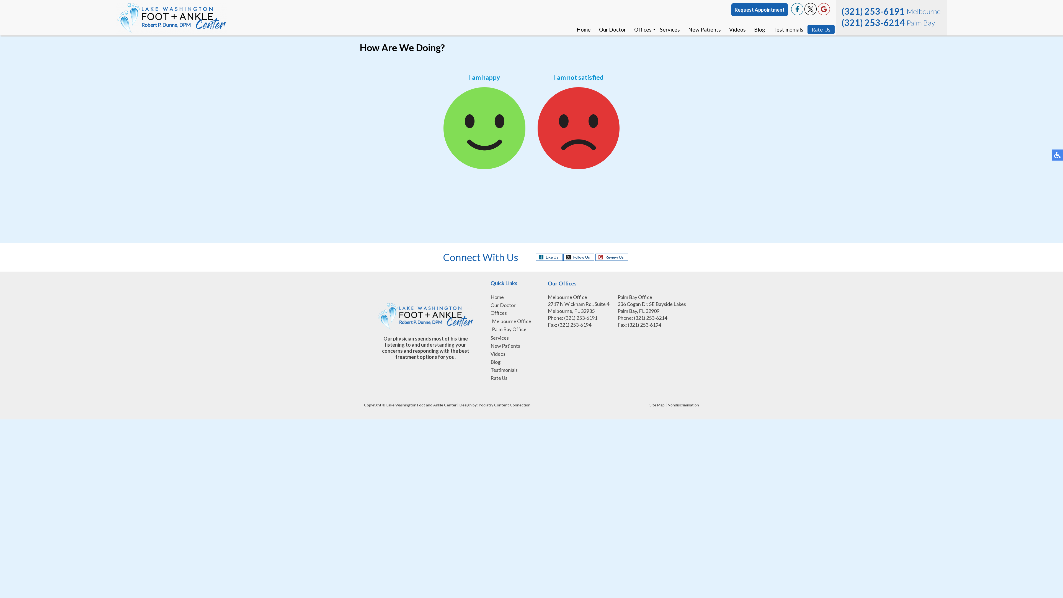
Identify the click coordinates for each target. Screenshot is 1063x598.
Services (670, 29)
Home (584, 29)
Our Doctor (612, 29)
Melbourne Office (511, 321)
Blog (759, 29)
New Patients (704, 29)
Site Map (657, 405)
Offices (643, 29)
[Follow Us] (810, 14)
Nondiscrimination (683, 405)
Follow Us (581, 257)
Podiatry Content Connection (504, 405)
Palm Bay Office (509, 329)
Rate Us (821, 29)
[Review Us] (823, 14)
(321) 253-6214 (873, 22)
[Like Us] (797, 14)
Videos (737, 29)
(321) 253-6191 (873, 11)
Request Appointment (760, 10)
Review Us (614, 257)
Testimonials (788, 29)
